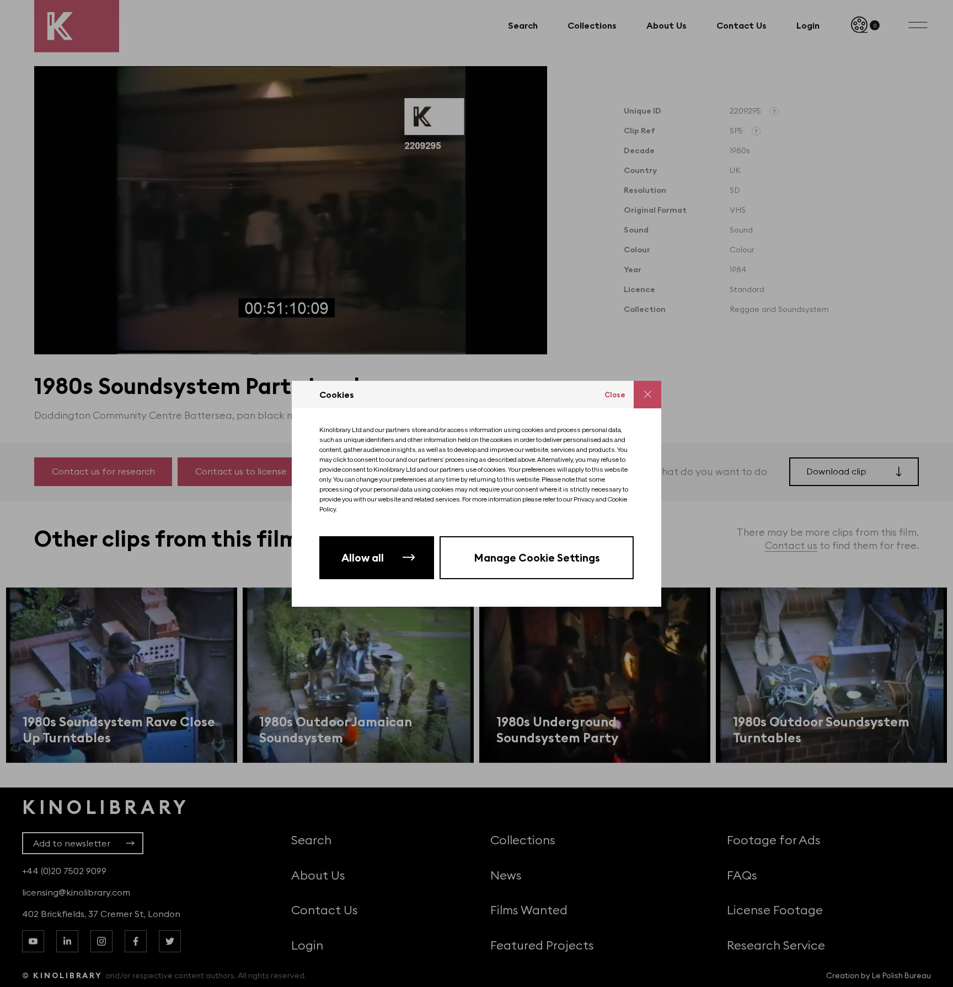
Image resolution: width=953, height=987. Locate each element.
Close (614, 394)
